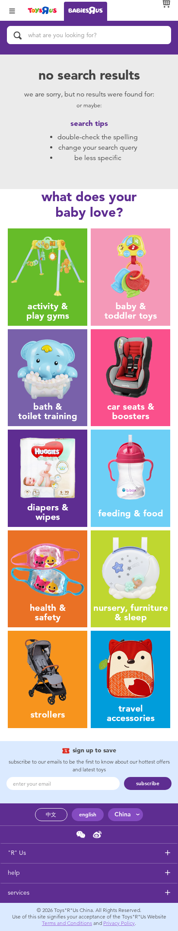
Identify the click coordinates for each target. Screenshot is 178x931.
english (87, 815)
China (122, 814)
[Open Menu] (12, 10)
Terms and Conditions (67, 923)
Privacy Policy (119, 923)
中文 (51, 815)
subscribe (147, 783)
